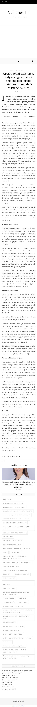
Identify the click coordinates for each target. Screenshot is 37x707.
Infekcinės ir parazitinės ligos (14, 522)
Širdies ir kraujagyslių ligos (14, 646)
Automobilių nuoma (8, 687)
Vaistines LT (18, 12)
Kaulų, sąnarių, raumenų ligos (14, 533)
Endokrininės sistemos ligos (14, 507)
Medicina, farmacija (18, 70)
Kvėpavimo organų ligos (12, 544)
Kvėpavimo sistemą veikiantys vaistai (17, 548)
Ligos (5, 552)
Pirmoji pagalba (9, 578)
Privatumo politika (19, 706)
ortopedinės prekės (8, 675)
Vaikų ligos (23, 602)
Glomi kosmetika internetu (10, 677)
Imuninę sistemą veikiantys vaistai (16, 519)
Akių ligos (7, 499)
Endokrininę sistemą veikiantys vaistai (17, 511)
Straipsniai (22, 598)
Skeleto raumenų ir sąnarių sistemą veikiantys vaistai (16, 593)
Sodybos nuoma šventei (10, 680)
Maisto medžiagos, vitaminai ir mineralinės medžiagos (14, 557)
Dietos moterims (7, 682)
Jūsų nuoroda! (9, 689)
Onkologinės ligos (22, 574)
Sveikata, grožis (9, 602)
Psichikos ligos (9, 588)
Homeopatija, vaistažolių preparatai (16, 515)
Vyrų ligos (7, 642)
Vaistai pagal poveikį (11, 630)
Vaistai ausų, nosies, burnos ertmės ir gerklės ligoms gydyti (17, 611)
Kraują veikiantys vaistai (12, 540)
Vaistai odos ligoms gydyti (13, 626)
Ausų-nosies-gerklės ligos (13, 503)
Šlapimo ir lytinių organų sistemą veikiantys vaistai (16, 657)
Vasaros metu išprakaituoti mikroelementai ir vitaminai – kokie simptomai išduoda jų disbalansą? (18, 484)
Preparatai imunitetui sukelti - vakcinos (14, 583)
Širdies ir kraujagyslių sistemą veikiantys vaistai (14, 651)
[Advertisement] (18, 41)
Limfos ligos (15, 552)
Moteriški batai (7, 684)
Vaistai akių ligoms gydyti (13, 606)
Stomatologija (8, 598)
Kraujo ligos (8, 536)
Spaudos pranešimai (14, 456)
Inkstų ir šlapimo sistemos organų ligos (16, 528)
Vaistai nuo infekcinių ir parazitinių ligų (17, 617)
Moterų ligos (26, 562)
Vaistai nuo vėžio (9, 622)
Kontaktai (5, 2)
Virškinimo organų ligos (12, 634)
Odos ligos (7, 574)
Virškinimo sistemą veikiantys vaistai (17, 638)
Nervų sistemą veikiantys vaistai (15, 570)
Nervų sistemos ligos (11, 566)
